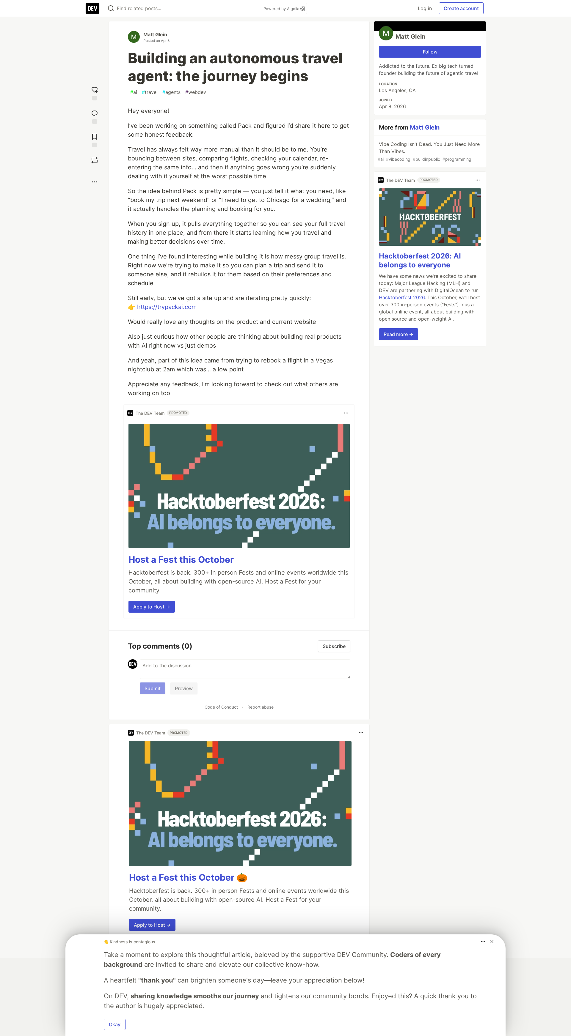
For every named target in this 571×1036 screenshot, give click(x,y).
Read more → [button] (398, 334)
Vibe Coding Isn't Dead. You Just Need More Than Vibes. (429, 151)
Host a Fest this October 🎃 (188, 877)
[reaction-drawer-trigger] (94, 92)
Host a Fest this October (181, 559)
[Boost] (94, 160)
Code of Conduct (221, 706)
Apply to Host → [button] (151, 607)
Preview (184, 688)
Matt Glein (155, 34)
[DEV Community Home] (92, 8)
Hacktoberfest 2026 (402, 297)
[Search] (111, 8)
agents (171, 92)
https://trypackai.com (167, 306)
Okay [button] (114, 1024)
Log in (425, 8)
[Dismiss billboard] (492, 941)
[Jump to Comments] (94, 116)
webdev (195, 92)
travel (150, 92)
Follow (430, 52)
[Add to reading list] (94, 139)
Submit (153, 688)
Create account (461, 8)
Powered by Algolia (281, 8)
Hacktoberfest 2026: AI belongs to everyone (420, 260)
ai (133, 92)
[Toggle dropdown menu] (346, 413)
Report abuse (260, 706)
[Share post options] (95, 182)
